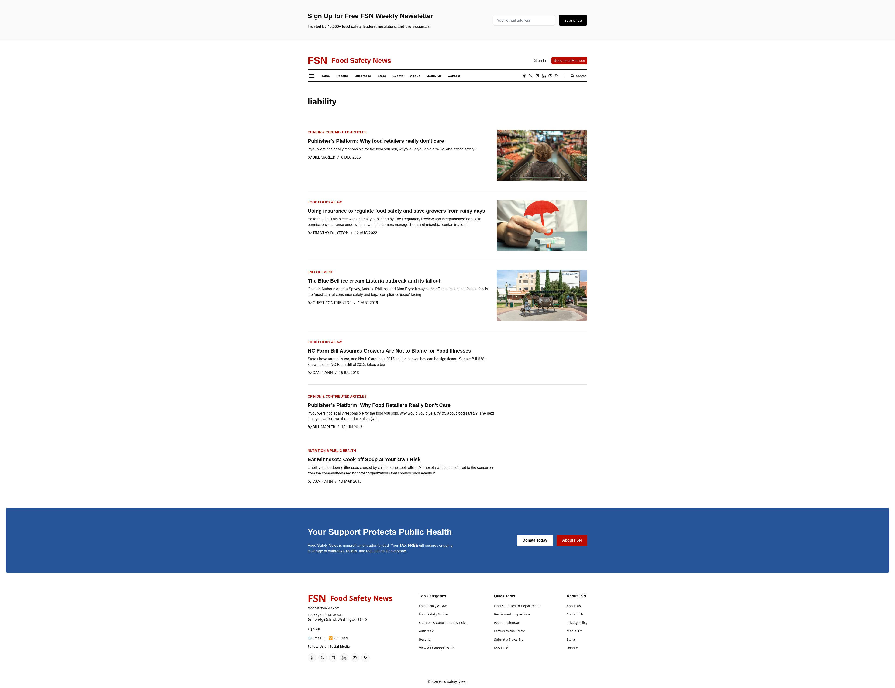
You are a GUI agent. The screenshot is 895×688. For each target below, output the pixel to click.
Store (571, 639)
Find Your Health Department (517, 606)
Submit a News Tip (508, 639)
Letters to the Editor (509, 631)
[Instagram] (537, 76)
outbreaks (427, 631)
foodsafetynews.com (324, 608)
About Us (574, 606)
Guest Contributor (332, 302)
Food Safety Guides (434, 614)
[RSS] (557, 76)
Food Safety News (452, 681)
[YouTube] (550, 76)
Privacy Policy (577, 622)
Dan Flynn (323, 372)
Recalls (424, 639)
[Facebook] (524, 76)
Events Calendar (507, 622)
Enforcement (320, 272)
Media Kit (574, 631)
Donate (572, 648)
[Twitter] (531, 76)
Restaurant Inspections (512, 614)
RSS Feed (501, 648)
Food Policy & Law (325, 202)
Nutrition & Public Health (332, 451)
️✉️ (314, 638)
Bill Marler (324, 157)
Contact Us (575, 614)
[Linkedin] (544, 76)
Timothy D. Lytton (331, 232)
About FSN (572, 540)
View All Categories (434, 648)
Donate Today (535, 540)
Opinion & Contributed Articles (337, 132)
